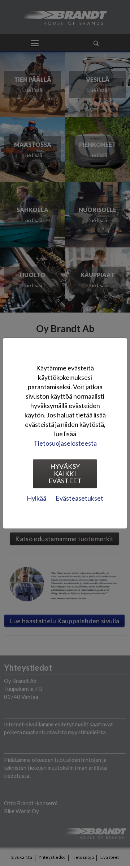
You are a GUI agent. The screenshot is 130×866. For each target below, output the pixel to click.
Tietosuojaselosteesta (65, 443)
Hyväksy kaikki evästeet (65, 473)
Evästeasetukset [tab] (79, 498)
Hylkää (36, 498)
